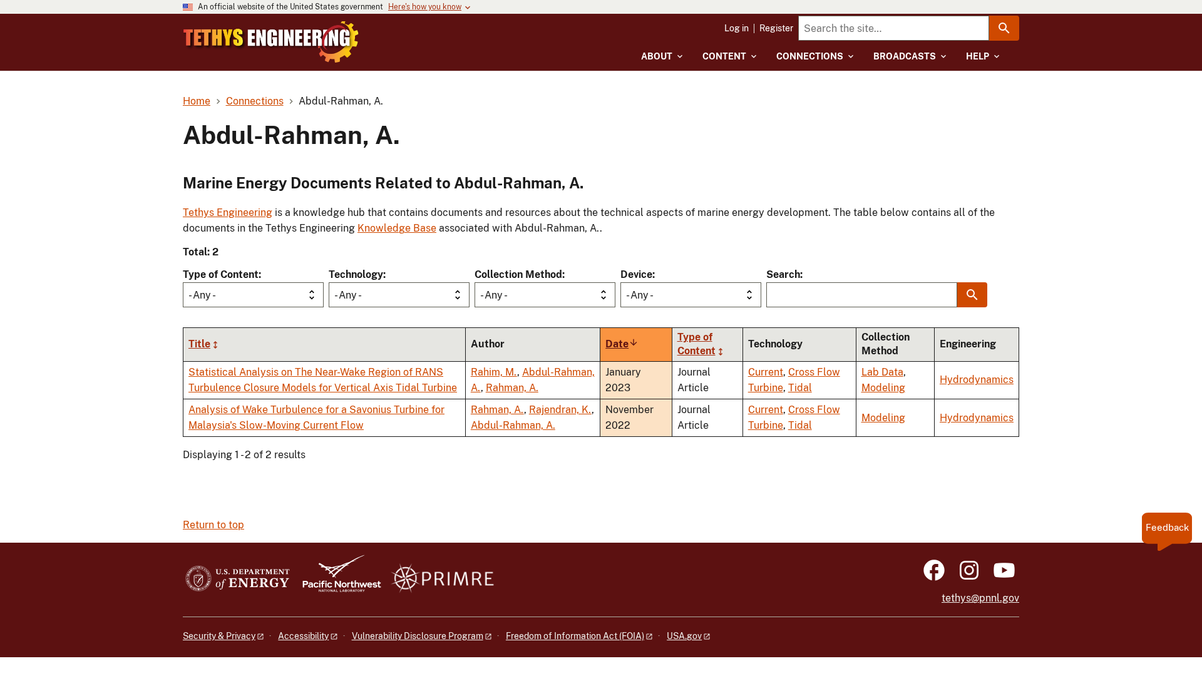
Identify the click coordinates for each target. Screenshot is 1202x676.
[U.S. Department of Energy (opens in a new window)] (237, 579)
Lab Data (882, 372)
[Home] (271, 42)
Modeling (883, 388)
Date (622, 344)
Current (765, 372)
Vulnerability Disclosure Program (417, 636)
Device (636, 274)
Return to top (213, 525)
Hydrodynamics (977, 380)
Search (783, 274)
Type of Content (221, 274)
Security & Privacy (219, 636)
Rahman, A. (512, 388)
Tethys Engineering (227, 212)
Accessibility (303, 636)
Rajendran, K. (560, 410)
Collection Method (518, 274)
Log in (736, 28)
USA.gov (684, 636)
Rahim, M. (494, 372)
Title (199, 344)
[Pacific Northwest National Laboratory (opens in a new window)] (336, 579)
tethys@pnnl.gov (980, 598)
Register (776, 28)
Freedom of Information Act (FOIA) (575, 636)
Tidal (800, 388)
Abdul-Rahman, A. (513, 425)
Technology (356, 274)
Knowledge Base (396, 228)
